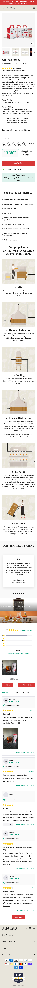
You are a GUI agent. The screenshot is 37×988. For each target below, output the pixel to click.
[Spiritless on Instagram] (26, 928)
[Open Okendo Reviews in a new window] (10, 679)
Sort (17, 692)
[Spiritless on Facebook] (30, 928)
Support (5, 948)
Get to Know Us (8, 941)
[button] (11, 68)
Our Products (7, 935)
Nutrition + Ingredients (8, 139)
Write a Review (28, 685)
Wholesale (6, 954)
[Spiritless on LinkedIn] (34, 928)
